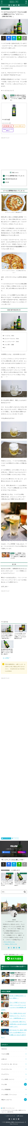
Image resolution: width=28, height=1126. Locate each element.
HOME (3, 1108)
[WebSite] (8, 947)
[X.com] (11, 5)
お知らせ (4, 1059)
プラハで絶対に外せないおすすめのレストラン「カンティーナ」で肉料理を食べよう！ (17, 1016)
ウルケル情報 (5, 1054)
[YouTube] (14, 5)
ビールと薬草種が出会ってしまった (13, 175)
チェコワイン (5, 1074)
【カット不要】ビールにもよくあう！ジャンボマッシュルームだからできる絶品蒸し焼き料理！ (13, 1006)
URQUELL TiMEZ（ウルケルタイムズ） (15, 1122)
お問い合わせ (20, 1116)
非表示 (16, 172)
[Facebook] (9, 5)
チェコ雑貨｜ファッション (9, 1094)
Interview (4, 1049)
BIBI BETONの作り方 (10, 179)
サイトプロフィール (9, 941)
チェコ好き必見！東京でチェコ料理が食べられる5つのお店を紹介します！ (18, 1024)
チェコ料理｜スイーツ (7, 1079)
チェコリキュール (5, 8)
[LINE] (19, 5)
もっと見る (6, 658)
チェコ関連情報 (5, 1089)
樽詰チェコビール (6, 1099)
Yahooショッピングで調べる (8, 130)
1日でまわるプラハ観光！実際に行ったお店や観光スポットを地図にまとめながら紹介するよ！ (14, 1033)
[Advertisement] (14, 153)
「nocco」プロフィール (10, 944)
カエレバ (7, 123)
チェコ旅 (4, 1084)
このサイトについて (10, 1116)
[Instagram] (16, 5)
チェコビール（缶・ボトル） (9, 1064)
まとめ (6, 182)
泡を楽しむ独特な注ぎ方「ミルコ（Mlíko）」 (17, 997)
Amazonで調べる (19, 126)
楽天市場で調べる (7, 126)
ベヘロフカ (5, 119)
